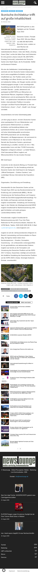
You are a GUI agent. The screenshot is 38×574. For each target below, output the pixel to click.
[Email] (30, 296)
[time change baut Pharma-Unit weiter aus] (5, 351)
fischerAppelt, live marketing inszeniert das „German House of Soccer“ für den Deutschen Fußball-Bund (22, 386)
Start (2, 7)
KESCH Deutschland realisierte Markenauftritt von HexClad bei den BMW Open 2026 (22, 392)
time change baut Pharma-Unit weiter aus (21, 349)
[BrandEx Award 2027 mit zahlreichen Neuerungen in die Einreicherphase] (5, 422)
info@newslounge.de (22, 476)
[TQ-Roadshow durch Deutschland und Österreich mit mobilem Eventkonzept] (5, 408)
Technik (3, 545)
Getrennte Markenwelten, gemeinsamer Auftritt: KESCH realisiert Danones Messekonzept (23, 328)
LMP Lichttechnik (6, 551)
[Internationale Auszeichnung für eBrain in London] (5, 365)
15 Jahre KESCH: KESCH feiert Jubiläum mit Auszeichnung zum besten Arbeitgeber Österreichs (21, 414)
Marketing (19, 11)
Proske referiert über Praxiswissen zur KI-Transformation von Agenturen (21, 427)
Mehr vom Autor (26, 302)
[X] (21, 296)
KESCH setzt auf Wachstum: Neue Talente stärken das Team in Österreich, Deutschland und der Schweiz (22, 357)
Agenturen (8, 7)
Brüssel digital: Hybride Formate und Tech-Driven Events (22, 442)
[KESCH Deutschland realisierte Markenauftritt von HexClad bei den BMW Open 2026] (5, 394)
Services (3, 557)
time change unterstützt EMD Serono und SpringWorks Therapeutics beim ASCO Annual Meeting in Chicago (22, 315)
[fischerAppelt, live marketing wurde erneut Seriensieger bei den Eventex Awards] (5, 372)
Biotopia (13, 289)
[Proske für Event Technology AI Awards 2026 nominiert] (5, 379)
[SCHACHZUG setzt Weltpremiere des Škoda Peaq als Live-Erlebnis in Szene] (5, 344)
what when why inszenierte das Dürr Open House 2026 (22, 321)
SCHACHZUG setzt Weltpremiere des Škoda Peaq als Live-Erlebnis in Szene (23, 342)
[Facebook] (16, 296)
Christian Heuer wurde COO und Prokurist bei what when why (23, 435)
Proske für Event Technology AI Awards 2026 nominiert (22, 378)
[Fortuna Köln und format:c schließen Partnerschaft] (5, 308)
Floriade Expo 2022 (22, 289)
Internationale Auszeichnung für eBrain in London (21, 364)
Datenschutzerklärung (23, 571)
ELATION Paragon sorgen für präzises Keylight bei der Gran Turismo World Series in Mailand (17, 515)
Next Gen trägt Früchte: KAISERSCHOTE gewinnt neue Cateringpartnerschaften (18, 496)
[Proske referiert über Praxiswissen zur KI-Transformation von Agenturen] (5, 429)
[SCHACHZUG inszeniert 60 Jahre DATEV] (5, 337)
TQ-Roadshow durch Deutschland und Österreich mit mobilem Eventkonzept (20, 406)
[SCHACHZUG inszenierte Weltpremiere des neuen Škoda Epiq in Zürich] (5, 401)
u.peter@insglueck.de (8, 228)
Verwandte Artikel (12, 302)
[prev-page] (18, 449)
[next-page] (20, 449)
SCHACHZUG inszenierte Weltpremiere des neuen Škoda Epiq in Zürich (21, 399)
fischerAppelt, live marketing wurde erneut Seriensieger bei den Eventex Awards (22, 371)
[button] (4, 570)
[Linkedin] (26, 296)
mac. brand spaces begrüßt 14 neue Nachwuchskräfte (17, 533)
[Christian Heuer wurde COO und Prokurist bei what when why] (5, 436)
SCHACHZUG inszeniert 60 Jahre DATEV (20, 335)
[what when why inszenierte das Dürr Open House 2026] (5, 323)
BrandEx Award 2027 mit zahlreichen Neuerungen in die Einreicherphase (20, 420)
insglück (12, 11)
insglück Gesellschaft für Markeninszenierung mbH (16, 291)
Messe (3, 554)
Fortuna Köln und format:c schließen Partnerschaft (20, 307)
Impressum (12, 571)
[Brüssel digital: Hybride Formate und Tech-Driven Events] (5, 443)
